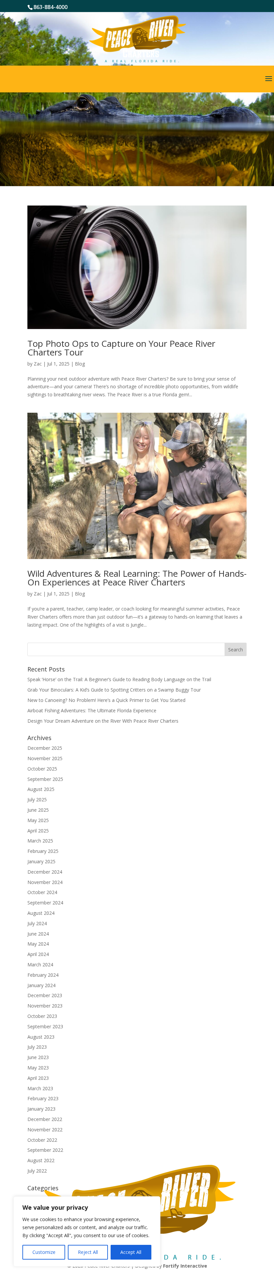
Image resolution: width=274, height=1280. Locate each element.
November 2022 (44, 1129)
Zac (38, 364)
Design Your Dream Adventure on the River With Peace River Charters (102, 721)
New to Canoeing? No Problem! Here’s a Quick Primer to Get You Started (106, 700)
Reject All (88, 1252)
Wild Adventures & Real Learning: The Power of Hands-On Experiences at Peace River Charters (137, 577)
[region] (86, 1231)
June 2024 (38, 934)
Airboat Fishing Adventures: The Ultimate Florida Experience (92, 710)
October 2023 (42, 1016)
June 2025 (38, 810)
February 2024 (42, 975)
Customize (43, 1252)
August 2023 (40, 1037)
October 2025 (42, 769)
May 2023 (38, 1067)
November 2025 (44, 758)
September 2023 (45, 1026)
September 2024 (45, 902)
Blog (80, 364)
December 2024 (44, 872)
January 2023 (41, 1109)
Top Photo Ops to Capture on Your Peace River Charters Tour (121, 347)
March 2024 (40, 964)
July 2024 (37, 923)
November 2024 (44, 882)
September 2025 (45, 779)
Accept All (130, 1252)
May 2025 (38, 820)
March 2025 (40, 840)
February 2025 (42, 851)
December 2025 (44, 748)
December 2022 (44, 1119)
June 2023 (38, 1057)
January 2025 (41, 861)
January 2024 (41, 985)
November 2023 (44, 1006)
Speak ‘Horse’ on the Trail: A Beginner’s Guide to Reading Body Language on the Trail (119, 679)
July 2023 (37, 1047)
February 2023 (42, 1098)
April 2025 (38, 830)
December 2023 (44, 995)
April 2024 (38, 954)
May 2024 (38, 944)
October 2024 (42, 892)
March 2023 (40, 1088)
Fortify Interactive (185, 1266)
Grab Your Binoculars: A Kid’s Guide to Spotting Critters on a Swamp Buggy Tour (114, 690)
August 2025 (40, 789)
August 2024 (40, 913)
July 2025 (37, 799)
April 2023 (38, 1078)
